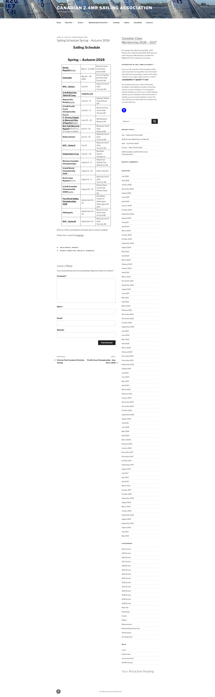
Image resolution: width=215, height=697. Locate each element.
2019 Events (126, 570)
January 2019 (126, 398)
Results (73, 70)
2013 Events (126, 549)
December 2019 (127, 356)
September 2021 (128, 285)
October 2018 (127, 410)
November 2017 (127, 456)
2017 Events (126, 561)
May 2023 (125, 251)
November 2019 (128, 360)
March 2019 (126, 389)
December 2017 (127, 452)
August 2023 (126, 247)
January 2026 (127, 185)
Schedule (90, 250)
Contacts (149, 22)
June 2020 (125, 335)
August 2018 (126, 419)
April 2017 (125, 481)
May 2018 (125, 431)
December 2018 (127, 402)
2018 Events (65, 247)
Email (60, 318)
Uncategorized (127, 637)
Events (80, 22)
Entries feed (126, 654)
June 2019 (125, 377)
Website (60, 330)
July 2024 (125, 222)
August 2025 (126, 193)
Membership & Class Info (98, 22)
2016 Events (126, 557)
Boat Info (68, 22)
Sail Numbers (126, 633)
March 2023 (126, 260)
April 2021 (125, 302)
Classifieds (138, 22)
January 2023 (127, 268)
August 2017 (126, 469)
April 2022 (125, 272)
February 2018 (127, 444)
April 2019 (125, 385)
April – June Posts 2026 (130, 143)
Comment (62, 276)
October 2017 (127, 461)
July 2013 (125, 532)
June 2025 (125, 197)
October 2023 (127, 239)
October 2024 (127, 210)
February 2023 (127, 264)
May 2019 (125, 381)
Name (60, 307)
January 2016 (126, 511)
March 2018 (126, 440)
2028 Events (126, 603)
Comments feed (127, 658)
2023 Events (126, 587)
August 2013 (126, 527)
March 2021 (126, 306)
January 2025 (127, 206)
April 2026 (125, 180)
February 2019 (127, 394)
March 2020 (126, 348)
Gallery (126, 22)
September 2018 (128, 415)
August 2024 (126, 218)
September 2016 (128, 498)
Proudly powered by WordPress (110, 691)
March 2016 (126, 506)
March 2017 (126, 486)
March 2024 (126, 231)
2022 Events (126, 582)
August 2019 (126, 369)
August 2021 (126, 289)
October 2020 (127, 323)
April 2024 (125, 226)
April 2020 (125, 343)
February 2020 (127, 352)
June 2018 (125, 427)
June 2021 (125, 293)
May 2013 (125, 536)
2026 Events (126, 599)
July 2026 (125, 176)
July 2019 (125, 373)
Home (59, 22)
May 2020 (125, 339)
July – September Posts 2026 (132, 135)
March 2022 (126, 277)
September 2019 (128, 364)
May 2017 (125, 477)
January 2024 (127, 235)
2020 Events (126, 574)
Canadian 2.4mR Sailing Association (104, 7)
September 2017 (128, 465)
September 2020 (128, 327)
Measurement (127, 624)
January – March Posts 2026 (132, 147)
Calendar (116, 22)
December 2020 (128, 314)
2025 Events (126, 595)
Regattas (72, 250)
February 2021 (127, 310)
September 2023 (128, 243)
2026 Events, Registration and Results (135, 139)
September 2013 (128, 523)
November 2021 (127, 281)
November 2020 (128, 318)
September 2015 (128, 515)
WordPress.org (127, 662)
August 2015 (126, 519)
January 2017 (126, 490)
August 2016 (126, 502)
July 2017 (125, 473)
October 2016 (127, 494)
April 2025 (125, 201)
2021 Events (126, 578)
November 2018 (128, 406)
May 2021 (125, 298)
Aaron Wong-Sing (80, 37)
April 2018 (125, 435)
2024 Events (126, 591)
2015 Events (126, 553)
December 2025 (128, 189)
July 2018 (125, 423)
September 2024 (128, 214)
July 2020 (125, 331)
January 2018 (126, 448)
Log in (124, 650)
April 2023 (125, 256)
